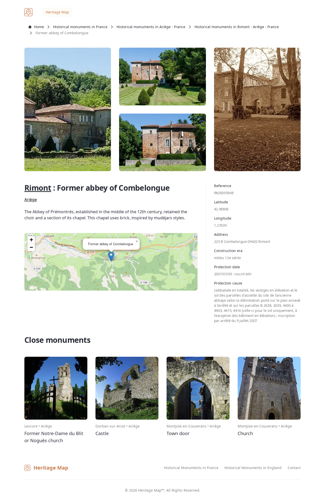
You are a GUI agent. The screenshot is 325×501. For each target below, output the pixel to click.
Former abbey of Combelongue (62, 32)
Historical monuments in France (80, 26)
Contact (294, 467)
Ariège (30, 199)
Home (39, 26)
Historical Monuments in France (191, 467)
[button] (111, 256)
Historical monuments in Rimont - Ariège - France (236, 26)
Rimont (37, 188)
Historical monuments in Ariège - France (151, 26)
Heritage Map (57, 12)
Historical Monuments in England (253, 467)
